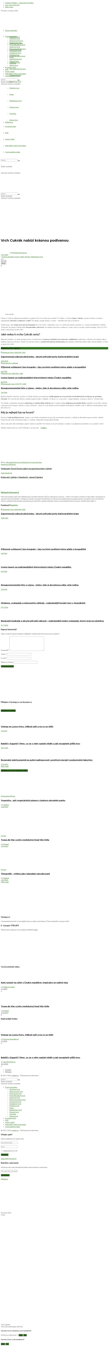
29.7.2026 (4, 607)
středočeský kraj (27, 462)
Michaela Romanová (19, 253)
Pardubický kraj (15, 82)
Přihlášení (4, 1179)
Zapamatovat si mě (10, 1151)
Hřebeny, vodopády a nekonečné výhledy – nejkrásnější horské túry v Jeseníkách (43, 603)
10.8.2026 (4, 361)
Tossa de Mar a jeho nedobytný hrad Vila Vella (25, 840)
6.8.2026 (4, 371)
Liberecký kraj (14, 47)
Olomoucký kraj (15, 51)
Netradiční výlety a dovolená (15, 74)
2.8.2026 (4, 392)
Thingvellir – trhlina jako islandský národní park (25, 874)
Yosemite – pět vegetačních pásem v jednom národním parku (33, 800)
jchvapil (6, 844)
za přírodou (38, 462)
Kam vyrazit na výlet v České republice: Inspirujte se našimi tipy (34, 982)
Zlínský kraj (13, 65)
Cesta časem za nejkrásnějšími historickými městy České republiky (36, 377)
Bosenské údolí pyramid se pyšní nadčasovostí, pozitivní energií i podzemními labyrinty (47, 760)
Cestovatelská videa (12, 76)
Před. (3, 766)
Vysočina (12, 63)
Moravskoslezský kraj (17, 69)
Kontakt (8, 1070)
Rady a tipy (9, 7)
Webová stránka (7, 662)
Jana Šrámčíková (9, 1062)
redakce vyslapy (9, 987)
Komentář (5, 650)
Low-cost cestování (12, 5)
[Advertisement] (54, 221)
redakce (6, 805)
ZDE (35, 930)
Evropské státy (10, 67)
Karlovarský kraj (15, 43)
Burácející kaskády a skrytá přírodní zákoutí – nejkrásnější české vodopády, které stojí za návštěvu (52, 621)
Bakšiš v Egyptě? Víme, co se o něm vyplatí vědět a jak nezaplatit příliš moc (40, 743)
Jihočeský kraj (14, 39)
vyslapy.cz (15, 1075)
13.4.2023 (4, 846)
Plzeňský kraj (14, 55)
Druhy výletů (9, 71)
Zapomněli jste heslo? (9, 1159)
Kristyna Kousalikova (11, 1039)
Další (7, 766)
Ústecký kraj (14, 61)
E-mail (4, 658)
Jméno (4, 654)
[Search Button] (19, 194)
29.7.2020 (4, 255)
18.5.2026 (4, 748)
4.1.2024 (4, 989)
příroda (27, 257)
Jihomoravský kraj (16, 41)
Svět (6, 69)
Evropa (3, 836)
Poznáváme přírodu (8, 796)
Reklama (8, 1072)
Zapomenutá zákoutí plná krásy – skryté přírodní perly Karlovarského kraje (40, 356)
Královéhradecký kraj (17, 56)
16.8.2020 (4, 807)
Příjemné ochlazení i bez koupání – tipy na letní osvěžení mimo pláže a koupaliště (43, 367)
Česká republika (11, 30)
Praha (11, 57)
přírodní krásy (16, 462)
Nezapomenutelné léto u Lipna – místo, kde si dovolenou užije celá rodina (40, 388)
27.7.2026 (4, 625)
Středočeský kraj (15, 59)
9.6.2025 (4, 731)
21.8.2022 (4, 764)
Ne (25, 1335)
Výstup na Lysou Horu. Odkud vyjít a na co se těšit (27, 726)
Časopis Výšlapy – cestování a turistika (19, 3)
